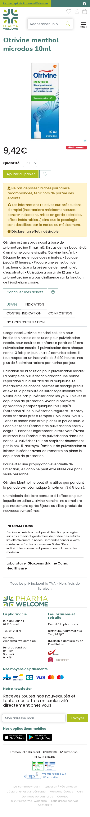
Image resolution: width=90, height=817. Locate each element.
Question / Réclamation (61, 786)
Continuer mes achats (25, 292)
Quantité (11, 163)
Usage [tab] (12, 304)
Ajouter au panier (21, 174)
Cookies (62, 796)
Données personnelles (37, 796)
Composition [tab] (60, 313)
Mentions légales (61, 791)
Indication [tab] (34, 304)
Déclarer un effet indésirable (35, 231)
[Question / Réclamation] (53, 292)
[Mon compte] (77, 12)
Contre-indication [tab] (23, 313)
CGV (80, 791)
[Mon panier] (84, 12)
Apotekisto (45, 805)
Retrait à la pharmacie (63, 624)
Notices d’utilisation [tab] (25, 322)
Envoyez (77, 718)
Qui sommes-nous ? (27, 786)
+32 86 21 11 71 (12, 631)
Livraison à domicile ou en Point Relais (65, 642)
